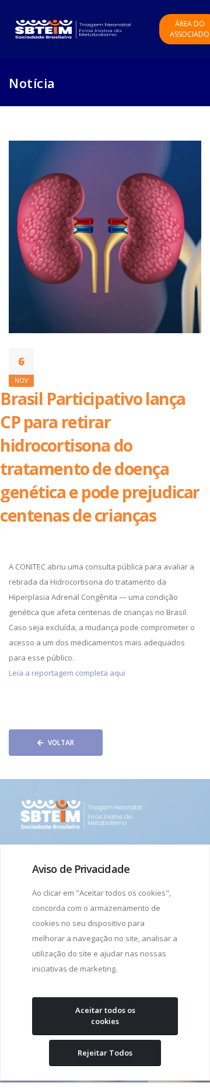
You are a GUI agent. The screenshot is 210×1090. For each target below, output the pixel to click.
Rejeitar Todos (105, 1052)
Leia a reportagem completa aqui (67, 673)
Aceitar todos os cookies (105, 1016)
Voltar (61, 742)
